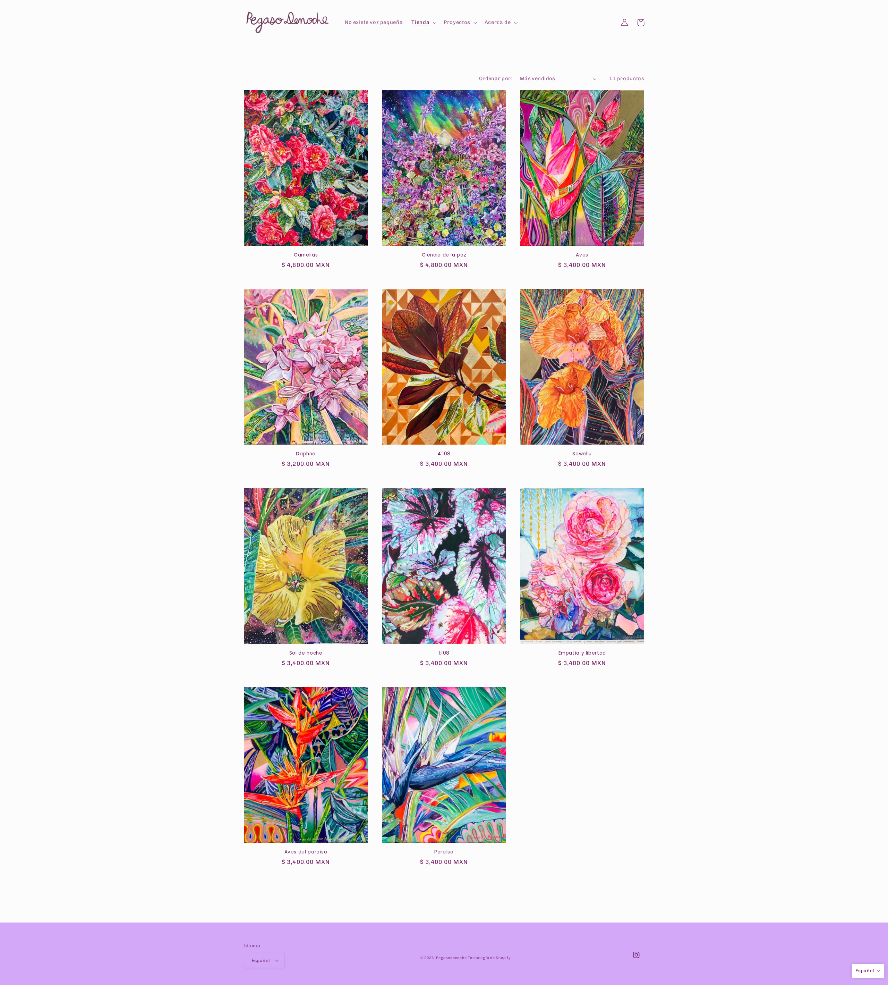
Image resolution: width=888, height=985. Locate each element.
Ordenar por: (495, 78)
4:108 (444, 454)
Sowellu (581, 454)
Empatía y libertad (582, 653)
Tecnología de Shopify (489, 957)
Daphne (306, 454)
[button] (423, 22)
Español (260, 960)
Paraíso (443, 852)
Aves (582, 255)
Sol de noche (306, 653)
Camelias (306, 255)
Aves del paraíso (305, 852)
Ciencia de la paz (444, 255)
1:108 (444, 653)
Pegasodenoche (451, 957)
